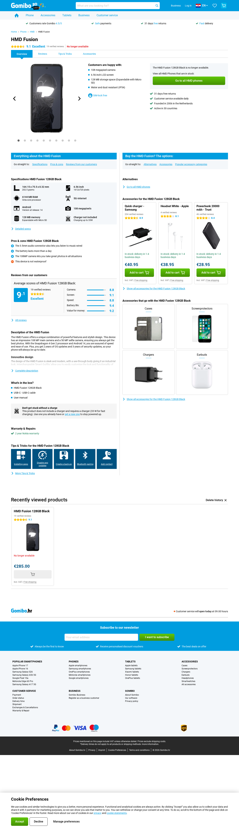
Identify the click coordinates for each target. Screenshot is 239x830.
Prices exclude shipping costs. (152, 741)
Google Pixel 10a (20, 678)
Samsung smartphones (80, 668)
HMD (32, 32)
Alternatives (150, 164)
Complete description (26, 370)
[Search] (157, 5)
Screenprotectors (190, 668)
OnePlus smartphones (79, 672)
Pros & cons (56, 164)
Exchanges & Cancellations (25, 707)
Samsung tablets (133, 668)
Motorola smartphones (79, 675)
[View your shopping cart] (224, 5)
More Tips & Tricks (25, 473)
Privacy (91, 750)
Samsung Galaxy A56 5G (24, 675)
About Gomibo (132, 695)
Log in (188, 5)
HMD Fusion (44, 32)
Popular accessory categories (191, 164)
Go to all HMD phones (138, 186)
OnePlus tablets (132, 678)
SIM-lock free (100, 95)
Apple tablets (131, 665)
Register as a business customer (84, 698)
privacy (97, 813)
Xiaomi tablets (132, 672)
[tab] (18, 140)
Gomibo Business (77, 695)
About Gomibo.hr (77, 750)
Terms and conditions (139, 750)
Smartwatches (188, 681)
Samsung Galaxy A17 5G (24, 684)
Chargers (186, 672)
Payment (16, 695)
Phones (74, 661)
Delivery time (18, 701)
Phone (30, 15)
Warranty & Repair (20, 710)
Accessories (48, 15)
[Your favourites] (214, 5)
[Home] (16, 15)
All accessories (189, 684)
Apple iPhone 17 (20, 665)
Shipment (17, 704)
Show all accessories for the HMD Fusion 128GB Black (156, 288)
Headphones (188, 678)
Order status (18, 698)
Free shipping (141, 280)
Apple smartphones (78, 665)
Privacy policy (131, 701)
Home (14, 32)
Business (84, 15)
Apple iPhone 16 (20, 668)
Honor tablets (131, 675)
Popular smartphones (27, 661)
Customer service (107, 15)
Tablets (66, 15)
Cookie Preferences (117, 750)
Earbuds (185, 675)
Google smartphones (79, 678)
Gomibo (130, 690)
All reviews (21, 320)
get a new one (72, 414)
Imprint (101, 750)
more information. (150, 744)
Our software (131, 698)
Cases (184, 665)
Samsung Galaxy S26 (22, 672)
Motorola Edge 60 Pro (22, 681)
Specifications (39, 164)
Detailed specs (23, 228)
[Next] (79, 98)
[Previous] (14, 98)
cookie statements (117, 813)
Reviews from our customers (81, 164)
